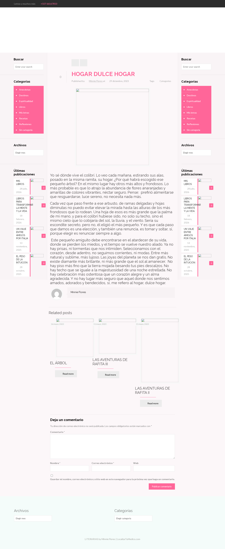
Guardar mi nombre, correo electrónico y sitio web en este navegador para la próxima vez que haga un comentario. (112, 479)
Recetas (23, 118)
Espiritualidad (26, 101)
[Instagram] (209, 3)
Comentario (57, 432)
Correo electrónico (103, 463)
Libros (22, 106)
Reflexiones (25, 124)
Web (135, 463)
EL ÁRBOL (58, 363)
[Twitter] (205, 3)
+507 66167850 (49, 3)
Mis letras (24, 112)
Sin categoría (25, 129)
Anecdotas (24, 89)
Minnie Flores (96, 81)
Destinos (23, 95)
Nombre (55, 463)
